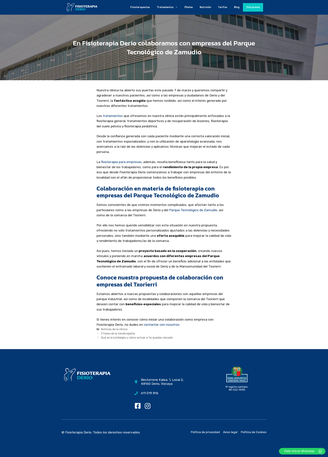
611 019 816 (149, 393)
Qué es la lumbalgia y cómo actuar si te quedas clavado (137, 337)
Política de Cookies (253, 432)
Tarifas (222, 7)
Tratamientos (165, 7)
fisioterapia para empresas (121, 162)
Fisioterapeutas (140, 7)
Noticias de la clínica (114, 329)
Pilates (188, 7)
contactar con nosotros (161, 325)
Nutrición (205, 7)
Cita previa (253, 7)
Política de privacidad (205, 432)
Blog (237, 7)
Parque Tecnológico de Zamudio (193, 210)
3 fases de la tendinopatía (118, 333)
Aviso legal (230, 432)
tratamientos (113, 116)
